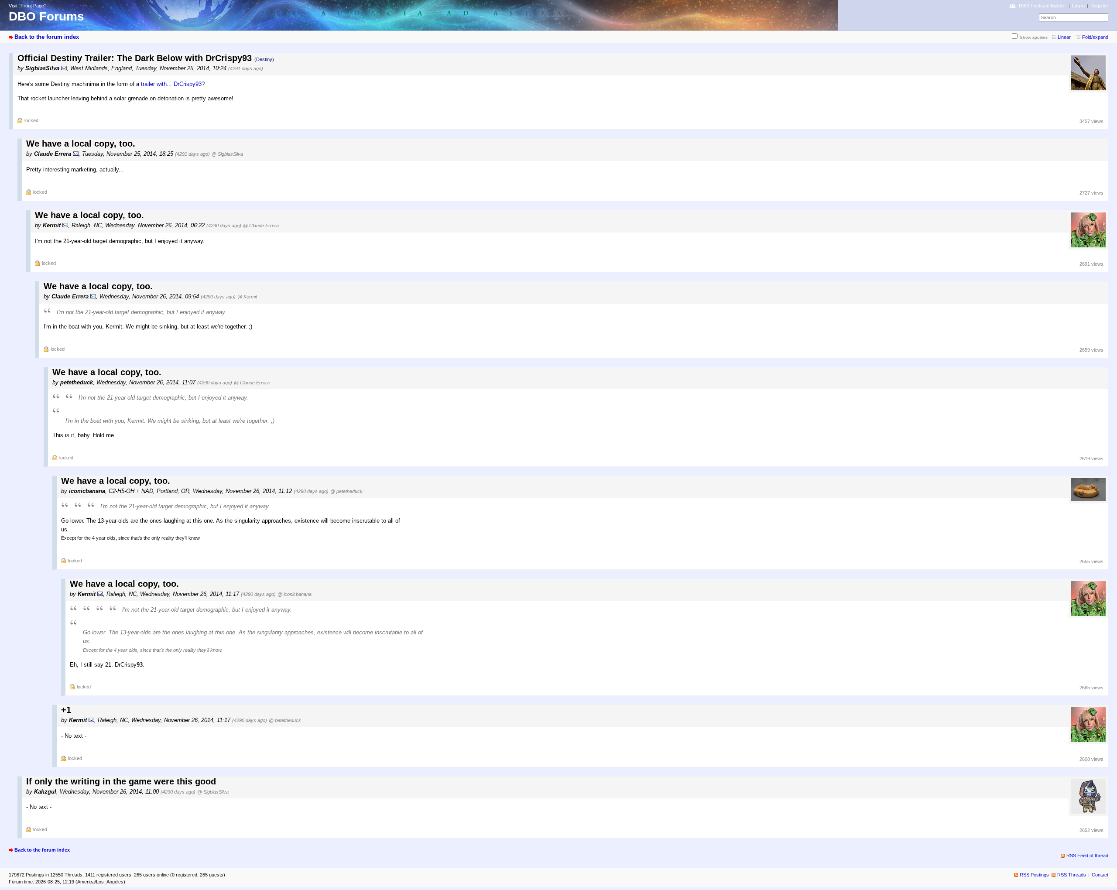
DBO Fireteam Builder (1042, 5)
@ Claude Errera (261, 225)
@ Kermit (247, 296)
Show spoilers (1034, 37)
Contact (1100, 874)
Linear (1064, 37)
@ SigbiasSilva (227, 154)
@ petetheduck (346, 491)
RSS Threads (1071, 874)
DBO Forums (46, 16)
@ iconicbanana (295, 594)
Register (1099, 5)
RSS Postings (1034, 874)
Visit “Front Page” (27, 5)
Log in (1078, 5)
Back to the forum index (46, 37)
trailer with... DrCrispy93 (171, 84)
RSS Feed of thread (1087, 855)
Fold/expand (1095, 37)
